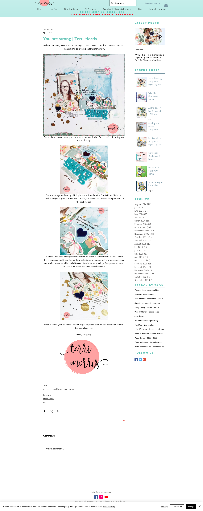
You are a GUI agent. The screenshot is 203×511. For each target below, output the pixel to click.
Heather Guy (158, 347)
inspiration (151, 299)
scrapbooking (153, 290)
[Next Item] (160, 37)
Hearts (151, 329)
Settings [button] (164, 506)
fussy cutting (140, 307)
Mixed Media (48, 398)
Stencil (137, 303)
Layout (46, 402)
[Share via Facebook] (44, 411)
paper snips (154, 312)
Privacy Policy (109, 506)
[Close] (199, 506)
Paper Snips (140, 338)
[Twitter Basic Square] (140, 359)
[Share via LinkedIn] (58, 411)
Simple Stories (156, 333)
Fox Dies (138, 325)
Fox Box (46, 389)
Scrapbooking (156, 342)
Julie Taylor (139, 316)
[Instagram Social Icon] (101, 497)
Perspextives (140, 290)
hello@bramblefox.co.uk (101, 492)
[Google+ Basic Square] (144, 359)
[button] (166, 4)
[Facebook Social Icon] (96, 497)
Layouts (156, 303)
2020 (149, 338)
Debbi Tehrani (153, 307)
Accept (191, 506)
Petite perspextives (143, 347)
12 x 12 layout (141, 329)
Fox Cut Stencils (142, 333)
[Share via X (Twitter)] (51, 411)
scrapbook (146, 303)
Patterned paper (142, 342)
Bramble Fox (57, 389)
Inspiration (47, 395)
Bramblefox (149, 325)
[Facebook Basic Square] (136, 359)
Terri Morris (69, 389)
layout (160, 299)
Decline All (177, 506)
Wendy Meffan (141, 312)
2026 (155, 338)
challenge (160, 329)
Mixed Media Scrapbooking (146, 320)
